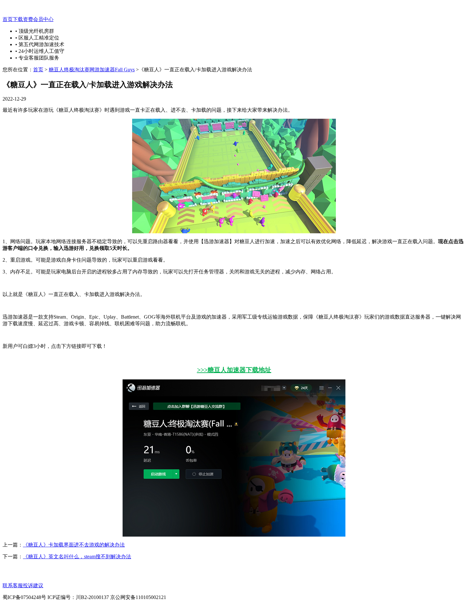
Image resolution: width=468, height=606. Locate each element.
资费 (28, 19)
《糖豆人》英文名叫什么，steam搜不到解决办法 (77, 556)
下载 (18, 19)
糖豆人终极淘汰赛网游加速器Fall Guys (92, 69)
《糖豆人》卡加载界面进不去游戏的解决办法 (74, 544)
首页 (8, 19)
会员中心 (43, 19)
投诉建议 (33, 585)
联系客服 (13, 585)
